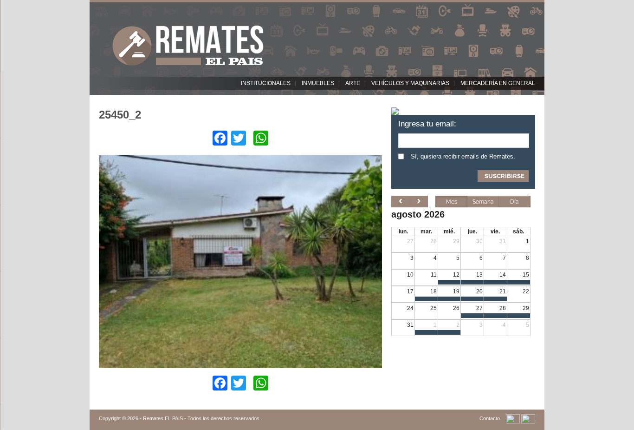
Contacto (489, 418)
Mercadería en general (497, 83)
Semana (483, 201)
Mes (451, 201)
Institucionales (266, 83)
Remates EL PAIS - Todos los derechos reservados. (202, 418)
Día (514, 201)
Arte (352, 83)
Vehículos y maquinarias (410, 83)
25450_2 (120, 114)
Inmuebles (318, 83)
